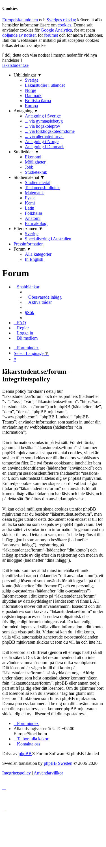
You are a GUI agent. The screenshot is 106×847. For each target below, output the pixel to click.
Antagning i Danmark (44, 146)
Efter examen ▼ (28, 228)
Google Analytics (56, 30)
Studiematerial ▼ (29, 177)
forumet (51, 35)
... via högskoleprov (42, 126)
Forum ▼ (22, 249)
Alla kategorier (38, 254)
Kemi (30, 203)
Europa (31, 105)
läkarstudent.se (15, 65)
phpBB (25, 753)
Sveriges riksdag (61, 19)
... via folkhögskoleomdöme (50, 131)
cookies (64, 24)
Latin (29, 208)
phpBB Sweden (58, 763)
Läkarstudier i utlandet (45, 85)
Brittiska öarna (38, 100)
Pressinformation (29, 243)
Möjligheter (35, 162)
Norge (30, 90)
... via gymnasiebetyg (44, 121)
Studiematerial (37, 182)
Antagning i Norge (42, 141)
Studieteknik (36, 172)
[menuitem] (43, 297)
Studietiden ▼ (26, 151)
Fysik (30, 197)
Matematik (34, 192)
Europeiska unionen (20, 19)
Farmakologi (36, 223)
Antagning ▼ (26, 110)
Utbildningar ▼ (28, 75)
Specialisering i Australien (48, 238)
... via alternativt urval (44, 136)
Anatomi (32, 218)
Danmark (33, 95)
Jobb (29, 167)
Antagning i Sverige (43, 115)
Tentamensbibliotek (42, 187)
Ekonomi (33, 156)
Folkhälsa (33, 213)
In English (34, 259)
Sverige (31, 80)
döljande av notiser (19, 35)
